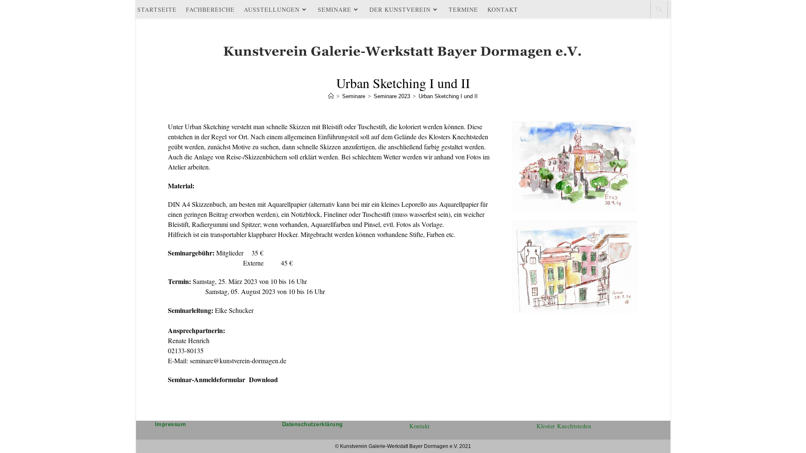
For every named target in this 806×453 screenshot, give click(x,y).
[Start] (331, 96)
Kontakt (419, 426)
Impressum (170, 424)
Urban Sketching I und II (448, 96)
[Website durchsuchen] (659, 10)
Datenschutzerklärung (312, 424)
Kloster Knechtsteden (563, 426)
